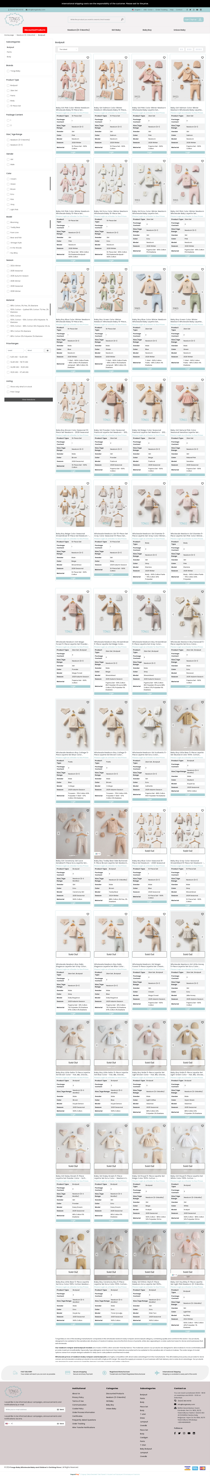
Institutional (79, 1388)
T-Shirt (143, 1445)
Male (12, 164)
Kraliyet (149, 1209)
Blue (69, 349)
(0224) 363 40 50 (184, 1401)
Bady (12, 100)
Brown (13, 189)
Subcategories (147, 1388)
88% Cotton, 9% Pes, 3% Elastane (24, 305)
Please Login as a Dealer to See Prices (72, 113)
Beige (150, 457)
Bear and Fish (16, 237)
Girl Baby (116, 30)
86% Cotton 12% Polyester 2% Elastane (26, 336)
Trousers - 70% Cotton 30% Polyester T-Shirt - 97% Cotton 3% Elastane (78, 795)
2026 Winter (15, 291)
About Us (76, 1393)
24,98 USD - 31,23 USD (19, 367)
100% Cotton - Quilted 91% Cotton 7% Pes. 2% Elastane (29, 310)
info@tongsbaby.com (186, 1404)
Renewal (190, 673)
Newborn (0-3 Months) (78, 30)
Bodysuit (10, 47)
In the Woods (16, 248)
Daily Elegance (74, 998)
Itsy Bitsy (14, 253)
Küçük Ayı (191, 784)
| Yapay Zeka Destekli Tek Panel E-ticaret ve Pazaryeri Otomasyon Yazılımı (105, 1474)
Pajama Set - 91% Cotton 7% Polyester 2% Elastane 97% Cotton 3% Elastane (78, 1007)
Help (172, 10)
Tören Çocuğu (116, 1313)
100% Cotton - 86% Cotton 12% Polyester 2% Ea (30, 326)
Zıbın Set (14, 90)
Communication (79, 1405)
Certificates (77, 1416)
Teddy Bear (15, 227)
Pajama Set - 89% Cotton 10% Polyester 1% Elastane (155, 794)
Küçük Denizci (78, 1103)
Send (62, 1409)
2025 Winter (15, 281)
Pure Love (14, 232)
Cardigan (144, 1437)
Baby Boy (147, 30)
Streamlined (76, 565)
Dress (142, 1418)
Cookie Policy (77, 1408)
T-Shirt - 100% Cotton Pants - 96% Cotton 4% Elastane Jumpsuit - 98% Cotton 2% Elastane (78, 364)
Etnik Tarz (152, 1313)
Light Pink (14, 209)
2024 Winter (15, 265)
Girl (11, 159)
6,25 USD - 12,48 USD (18, 357)
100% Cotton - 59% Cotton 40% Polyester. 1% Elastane (29, 321)
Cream (13, 179)
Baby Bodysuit (146, 1449)
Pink (12, 199)
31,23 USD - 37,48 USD (19, 372)
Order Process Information (83, 1412)
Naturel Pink (191, 457)
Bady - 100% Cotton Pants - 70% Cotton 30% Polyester (155, 576)
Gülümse (149, 1103)
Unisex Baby (179, 30)
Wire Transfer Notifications (83, 1427)
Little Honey (191, 995)
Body (9, 57)
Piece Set (144, 1406)
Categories (112, 1388)
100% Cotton (15, 316)
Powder (113, 457)
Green (13, 184)
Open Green (189, 1100)
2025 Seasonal (16, 271)
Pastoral (113, 461)
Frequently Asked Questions (84, 1420)
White (186, 1206)
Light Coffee (151, 1100)
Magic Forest (77, 673)
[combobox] (7, 1423)
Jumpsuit (144, 1422)
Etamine (148, 567)
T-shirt (143, 1414)
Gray (12, 204)
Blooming (14, 222)
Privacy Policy (78, 1397)
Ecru (12, 194)
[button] (173, 80)
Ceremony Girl (78, 892)
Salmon (113, 135)
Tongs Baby (15, 71)
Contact (179, 10)
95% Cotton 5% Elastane (20, 331)
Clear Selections (28, 399)
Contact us (180, 1388)
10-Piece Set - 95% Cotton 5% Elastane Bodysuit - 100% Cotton (79, 254)
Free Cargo (15, 392)
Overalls (143, 1425)
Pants (9, 52)
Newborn (75, 139)
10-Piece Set (15, 106)
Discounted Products (35, 30)
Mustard (190, 780)
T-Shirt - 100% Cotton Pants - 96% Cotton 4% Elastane (154, 362)
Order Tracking (161, 10)
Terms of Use (78, 1401)
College (71, 786)
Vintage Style (16, 242)
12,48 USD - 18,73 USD (19, 362)
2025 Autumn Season (19, 276)
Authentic (149, 786)
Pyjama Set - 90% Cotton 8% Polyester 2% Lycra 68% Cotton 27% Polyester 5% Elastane (116, 686)
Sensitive (190, 461)
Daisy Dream (77, 1207)
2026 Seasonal (16, 286)
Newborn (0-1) (16, 145)
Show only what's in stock (21, 386)
